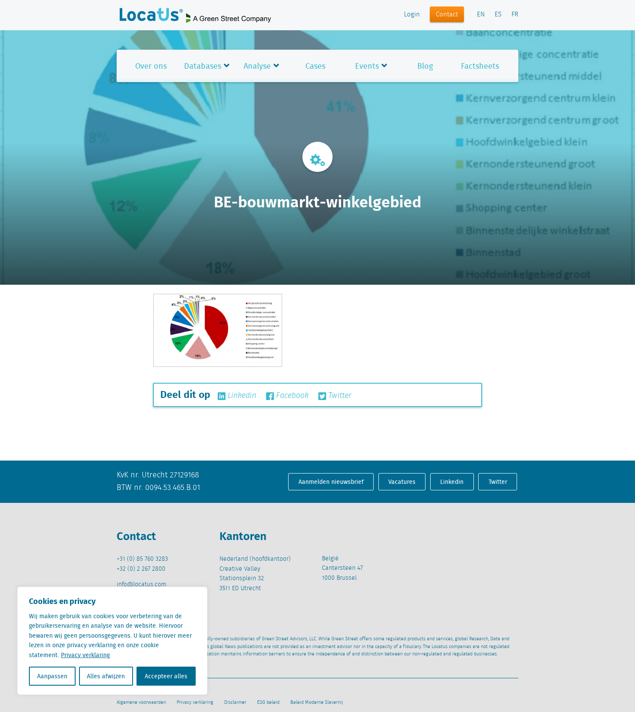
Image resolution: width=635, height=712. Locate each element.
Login (412, 15)
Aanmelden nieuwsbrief (331, 481)
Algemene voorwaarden (141, 702)
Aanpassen (52, 676)
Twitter (339, 396)
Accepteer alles (166, 676)
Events (367, 66)
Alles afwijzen (106, 676)
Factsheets (480, 66)
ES (498, 15)
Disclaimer (235, 702)
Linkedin (240, 396)
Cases (315, 66)
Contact (447, 15)
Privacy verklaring (85, 655)
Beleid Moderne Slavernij (316, 702)
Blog (425, 66)
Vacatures (402, 481)
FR (514, 15)
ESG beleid (268, 702)
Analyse (257, 66)
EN (481, 15)
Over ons (151, 66)
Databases (202, 66)
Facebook (291, 396)
